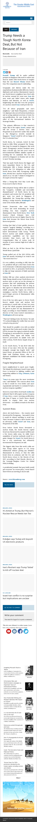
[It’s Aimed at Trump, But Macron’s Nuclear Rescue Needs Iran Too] (18, 505)
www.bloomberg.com (17, 479)
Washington (26, 200)
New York (30, 213)
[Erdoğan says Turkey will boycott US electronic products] (18, 534)
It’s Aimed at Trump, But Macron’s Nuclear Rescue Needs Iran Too (18, 512)
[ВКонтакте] (7, 72)
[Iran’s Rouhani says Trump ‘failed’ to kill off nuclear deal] (18, 562)
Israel (31, 100)
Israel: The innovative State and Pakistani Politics (13, 751)
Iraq (20, 373)
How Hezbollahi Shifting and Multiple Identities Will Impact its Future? (13, 699)
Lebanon (26, 373)
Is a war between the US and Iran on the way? (12, 713)
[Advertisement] (20, 11)
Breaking (5, 508)
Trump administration (9, 56)
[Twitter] (4, 72)
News (10, 508)
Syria (32, 373)
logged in (16, 619)
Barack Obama (19, 82)
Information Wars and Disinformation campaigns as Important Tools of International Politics (12, 683)
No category (7, 593)
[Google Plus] (9, 72)
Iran (29, 96)
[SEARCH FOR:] (18, 22)
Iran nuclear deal (16, 54)
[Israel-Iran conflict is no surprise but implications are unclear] (18, 590)
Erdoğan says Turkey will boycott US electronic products (18, 540)
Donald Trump (9, 75)
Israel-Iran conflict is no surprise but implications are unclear (18, 597)
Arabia (29, 392)
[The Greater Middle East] (18, 5)
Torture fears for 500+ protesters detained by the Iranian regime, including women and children (13, 765)
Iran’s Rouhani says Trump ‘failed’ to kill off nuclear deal (18, 568)
